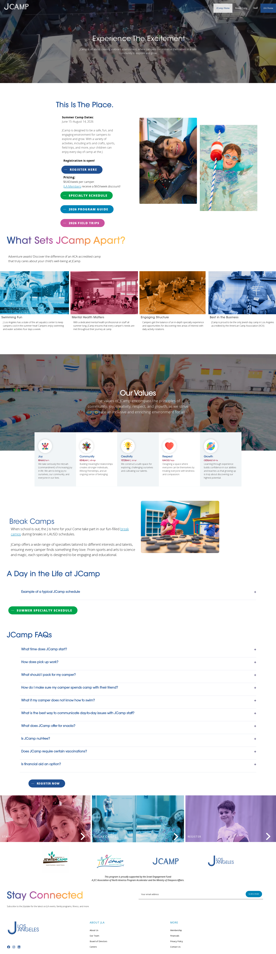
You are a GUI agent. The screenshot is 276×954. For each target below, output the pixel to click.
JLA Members (72, 186)
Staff (255, 8)
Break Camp (241, 8)
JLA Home (268, 8)
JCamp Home (223, 8)
